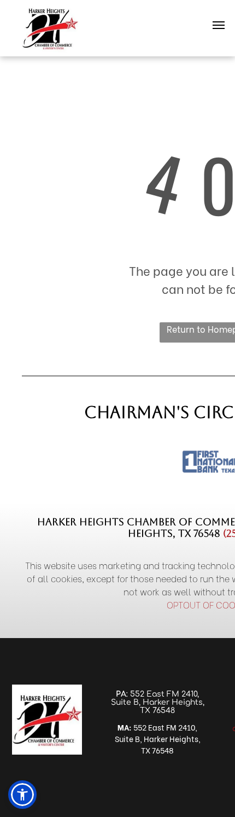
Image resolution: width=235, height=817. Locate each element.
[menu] (219, 25)
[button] (22, 794)
